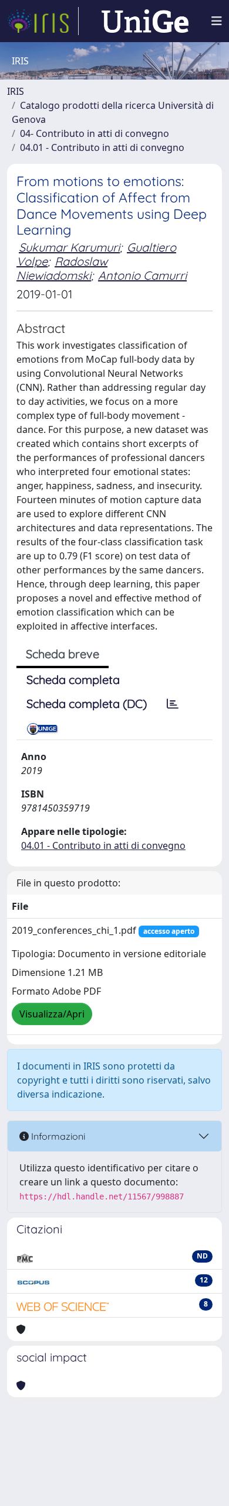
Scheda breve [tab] (62, 654)
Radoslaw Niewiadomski (61, 268)
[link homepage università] (145, 21)
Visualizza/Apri (52, 1014)
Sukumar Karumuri (69, 247)
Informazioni (57, 1136)
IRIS (15, 91)
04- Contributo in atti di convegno (94, 133)
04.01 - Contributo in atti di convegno (102, 147)
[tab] (172, 704)
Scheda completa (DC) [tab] (86, 703)
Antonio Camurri (142, 275)
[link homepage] (43, 21)
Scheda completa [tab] (73, 679)
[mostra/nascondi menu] (216, 21)
